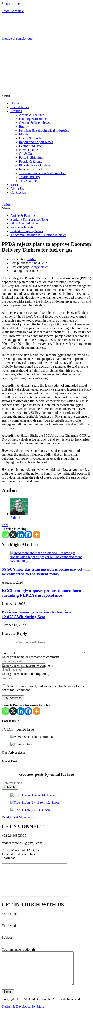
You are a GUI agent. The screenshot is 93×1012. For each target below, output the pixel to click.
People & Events (30, 161)
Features (16, 111)
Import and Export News (36, 142)
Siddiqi (31, 259)
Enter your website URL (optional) (25, 674)
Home (14, 103)
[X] (13, 534)
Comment (8, 653)
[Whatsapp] (5, 534)
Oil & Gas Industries (24, 223)
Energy (24, 126)
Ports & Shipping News (26, 231)
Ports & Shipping (31, 157)
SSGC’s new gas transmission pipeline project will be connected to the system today (46, 571)
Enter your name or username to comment (30, 657)
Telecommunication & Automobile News (38, 235)
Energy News (39, 267)
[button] (46, 96)
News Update (28, 150)
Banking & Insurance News (29, 219)
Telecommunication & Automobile (42, 173)
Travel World (28, 181)
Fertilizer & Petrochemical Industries (44, 130)
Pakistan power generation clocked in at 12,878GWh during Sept (37, 614)
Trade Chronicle (13, 11)
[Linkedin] (20, 534)
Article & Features (31, 115)
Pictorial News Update (34, 165)
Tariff (14, 185)
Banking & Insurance (33, 119)
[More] (36, 534)
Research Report (30, 169)
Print (5, 525)
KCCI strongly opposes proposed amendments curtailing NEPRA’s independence (43, 593)
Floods (23, 134)
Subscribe (10, 787)
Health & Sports (30, 138)
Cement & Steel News (34, 122)
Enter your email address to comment (27, 665)
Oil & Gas (26, 153)
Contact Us (18, 192)
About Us (17, 188)
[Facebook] (28, 534)
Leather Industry (30, 146)
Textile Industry (29, 177)
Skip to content (12, 3)
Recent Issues (19, 107)
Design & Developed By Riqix (23, 1006)
